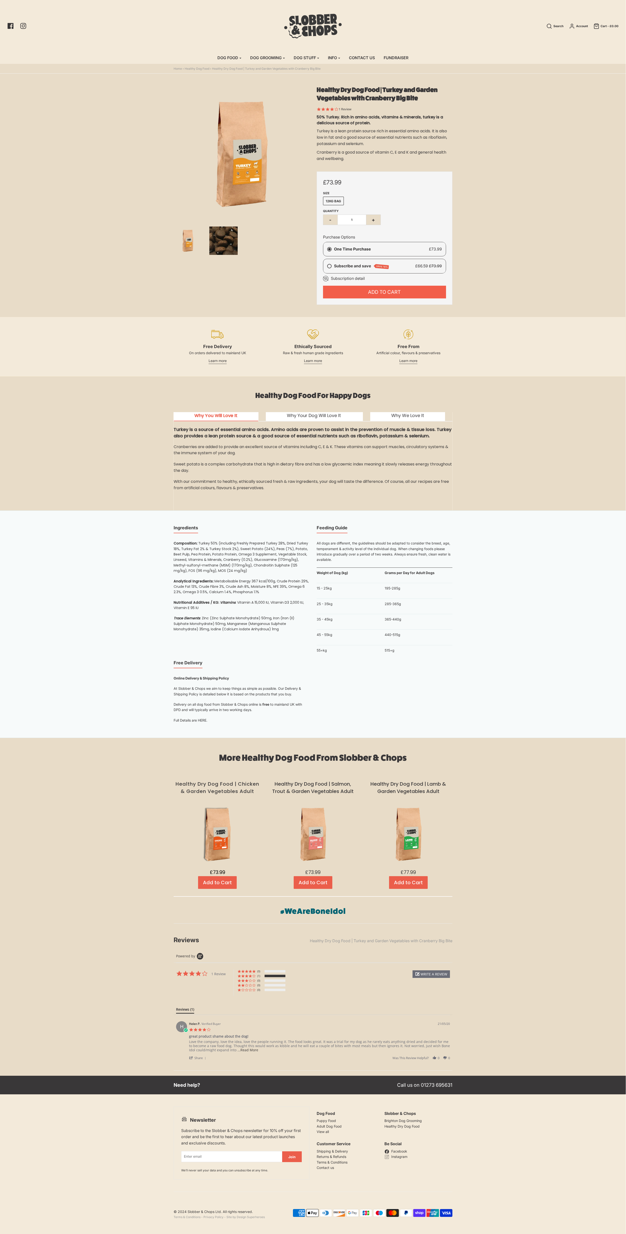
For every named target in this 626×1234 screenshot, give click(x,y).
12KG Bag (333, 201)
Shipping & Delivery (332, 1151)
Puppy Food (326, 1121)
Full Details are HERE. (190, 720)
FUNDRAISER (396, 57)
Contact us (325, 1168)
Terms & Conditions (332, 1162)
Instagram (399, 1157)
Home (178, 68)
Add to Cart (384, 292)
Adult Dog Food (329, 1126)
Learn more (218, 361)
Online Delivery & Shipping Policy (201, 678)
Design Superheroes (251, 1217)
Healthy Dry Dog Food (402, 1126)
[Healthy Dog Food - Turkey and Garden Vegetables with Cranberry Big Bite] (223, 240)
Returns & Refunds (331, 1157)
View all (323, 1132)
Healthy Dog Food (197, 68)
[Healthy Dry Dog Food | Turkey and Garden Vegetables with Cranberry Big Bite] (188, 240)
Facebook (399, 1151)
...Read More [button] (247, 1050)
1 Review (345, 109)
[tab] (216, 416)
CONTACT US (362, 57)
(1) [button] (258, 976)
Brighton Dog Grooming (403, 1121)
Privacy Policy (213, 1217)
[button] (431, 974)
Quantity (331, 211)
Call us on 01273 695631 (424, 1085)
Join (292, 1157)
